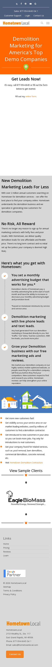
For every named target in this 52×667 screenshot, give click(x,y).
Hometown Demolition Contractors (26, 462)
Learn (6, 555)
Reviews (7, 551)
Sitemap (7, 586)
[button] (47, 23)
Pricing (6, 547)
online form (30, 96)
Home (6, 543)
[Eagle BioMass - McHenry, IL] (26, 498)
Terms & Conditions (12, 590)
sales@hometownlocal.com (25, 645)
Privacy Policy (9, 594)
